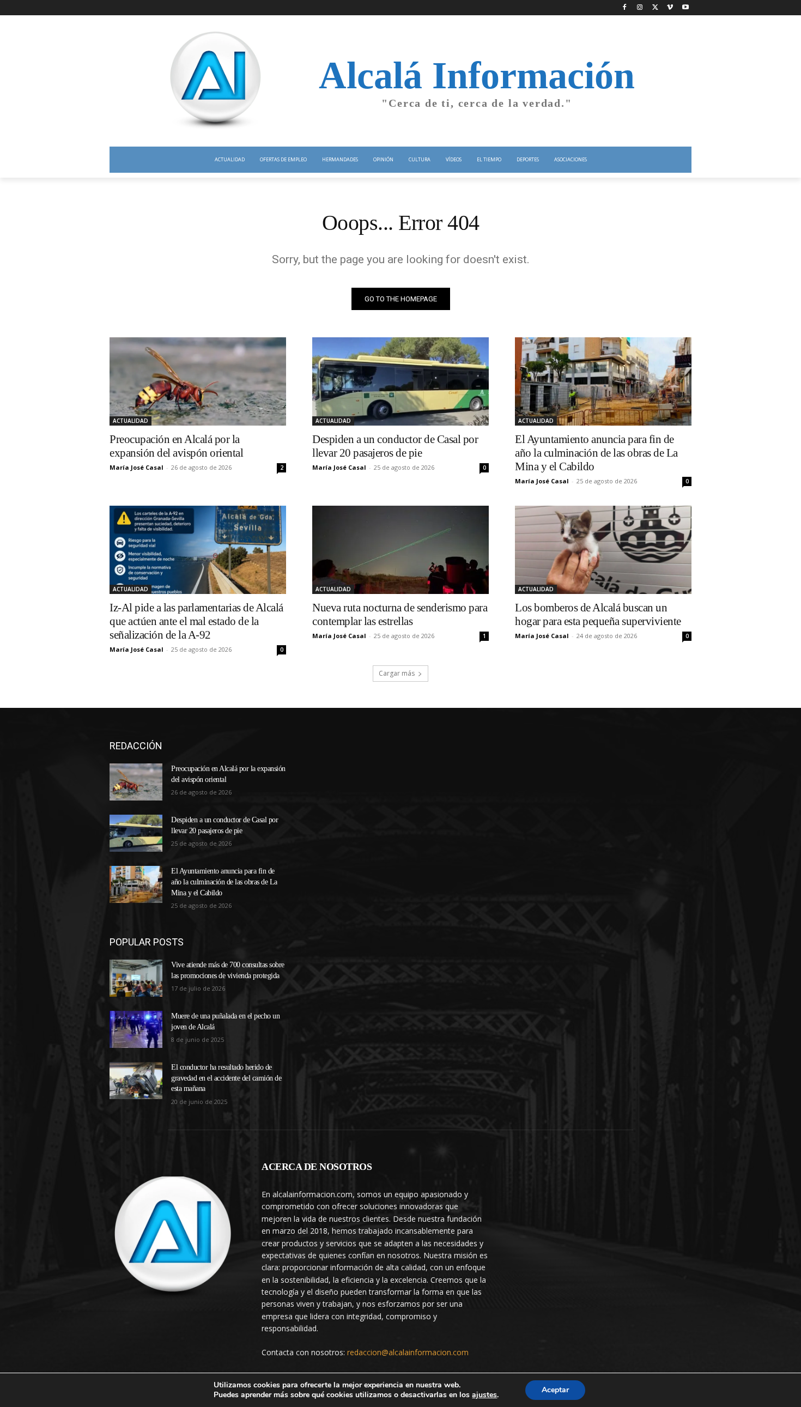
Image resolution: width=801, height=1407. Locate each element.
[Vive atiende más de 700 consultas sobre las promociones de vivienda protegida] (136, 978)
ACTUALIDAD (130, 420)
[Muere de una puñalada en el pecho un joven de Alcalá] (136, 1029)
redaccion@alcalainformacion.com (408, 1352)
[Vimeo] (670, 8)
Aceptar (555, 1390)
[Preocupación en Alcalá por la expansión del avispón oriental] (198, 381)
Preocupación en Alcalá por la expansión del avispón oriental (176, 446)
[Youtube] (685, 8)
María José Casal (136, 467)
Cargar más (397, 673)
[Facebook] (624, 8)
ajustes (484, 1395)
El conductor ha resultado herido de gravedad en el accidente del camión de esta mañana (226, 1078)
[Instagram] (640, 8)
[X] (655, 8)
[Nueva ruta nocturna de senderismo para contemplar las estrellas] (400, 550)
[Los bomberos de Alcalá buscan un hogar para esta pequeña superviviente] (603, 550)
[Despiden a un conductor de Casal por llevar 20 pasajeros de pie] (400, 381)
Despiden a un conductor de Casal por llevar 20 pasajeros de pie (395, 446)
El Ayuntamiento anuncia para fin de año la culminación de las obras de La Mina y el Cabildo (596, 453)
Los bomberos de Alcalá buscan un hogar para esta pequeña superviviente (598, 614)
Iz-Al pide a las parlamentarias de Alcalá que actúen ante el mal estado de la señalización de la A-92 (196, 621)
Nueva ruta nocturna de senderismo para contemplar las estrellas (399, 614)
